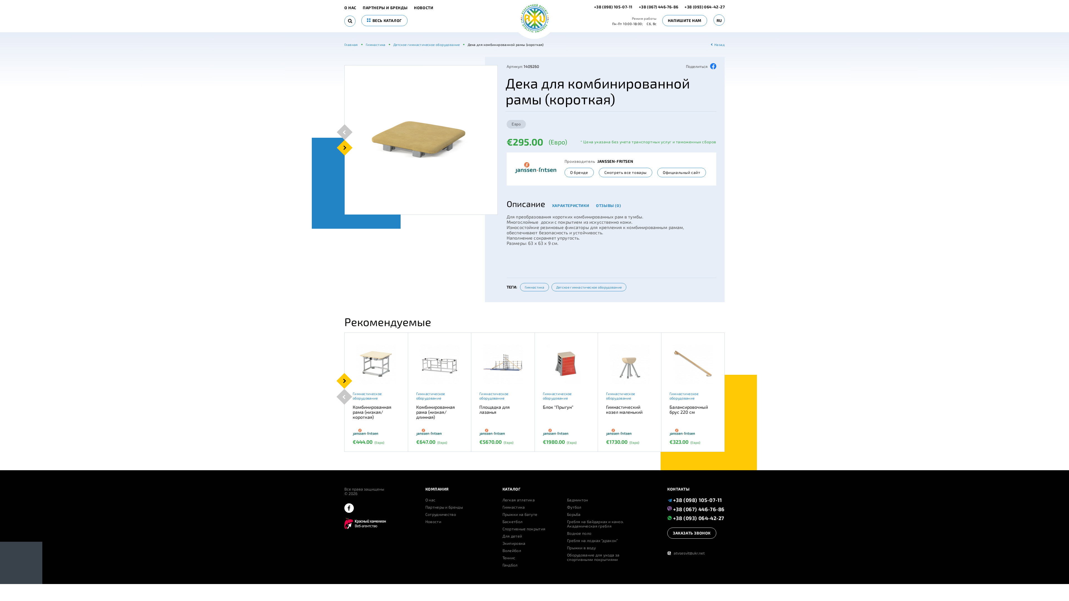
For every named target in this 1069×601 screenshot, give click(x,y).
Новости (423, 8)
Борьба (574, 514)
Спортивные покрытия (524, 529)
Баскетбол (512, 521)
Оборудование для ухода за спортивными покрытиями (593, 557)
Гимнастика (534, 287)
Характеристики (570, 205)
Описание (526, 204)
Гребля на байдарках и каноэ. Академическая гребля (595, 523)
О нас (350, 8)
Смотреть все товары (625, 172)
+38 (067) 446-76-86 (658, 6)
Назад (719, 44)
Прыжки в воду (581, 548)
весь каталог (386, 20)
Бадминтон (577, 500)
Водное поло (579, 533)
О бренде (579, 172)
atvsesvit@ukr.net (686, 553)
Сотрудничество (440, 514)
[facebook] (349, 508)
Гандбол (510, 565)
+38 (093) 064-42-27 (705, 6)
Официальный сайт (681, 172)
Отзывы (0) (608, 205)
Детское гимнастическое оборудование (589, 287)
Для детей (512, 536)
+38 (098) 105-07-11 (613, 6)
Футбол (574, 507)
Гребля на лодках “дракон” (592, 540)
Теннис (509, 558)
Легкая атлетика (518, 500)
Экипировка (514, 543)
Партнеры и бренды (385, 8)
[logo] (534, 19)
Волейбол (511, 550)
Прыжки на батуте (520, 514)
